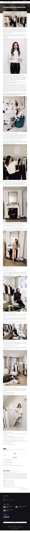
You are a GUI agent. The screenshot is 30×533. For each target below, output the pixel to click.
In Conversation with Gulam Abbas (22, 506)
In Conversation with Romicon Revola (7, 462)
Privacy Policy (13, 528)
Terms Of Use (17, 528)
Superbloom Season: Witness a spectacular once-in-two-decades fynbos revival (12, 465)
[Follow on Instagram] (6, 517)
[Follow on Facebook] (4, 517)
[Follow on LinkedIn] (8, 517)
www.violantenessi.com (8, 433)
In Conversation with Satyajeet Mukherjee (8, 459)
